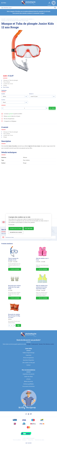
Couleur (3, 99)
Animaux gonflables (28, 384)
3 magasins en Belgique (10, 121)
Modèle (3, 93)
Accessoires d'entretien (28, 386)
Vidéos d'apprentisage (28, 352)
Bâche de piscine (28, 381)
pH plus (29, 379)
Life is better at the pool (28, 362)
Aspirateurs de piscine (28, 374)
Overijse (28, 344)
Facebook (26, 414)
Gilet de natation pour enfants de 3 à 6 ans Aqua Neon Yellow (42, 287)
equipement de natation (26, 19)
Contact (28, 365)
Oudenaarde (34, 344)
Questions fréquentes (28, 360)
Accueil (3, 19)
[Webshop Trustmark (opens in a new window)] (28, 433)
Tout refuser (28, 228)
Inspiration (28, 355)
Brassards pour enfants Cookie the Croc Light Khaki (14, 287)
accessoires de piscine (12, 19)
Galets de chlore (28, 376)
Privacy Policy (30, 439)
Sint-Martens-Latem (48, 344)
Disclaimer (24, 439)
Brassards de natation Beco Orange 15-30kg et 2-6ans (14, 316)
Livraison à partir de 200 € (13, 113)
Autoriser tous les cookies (15, 228)
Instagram (28, 414)
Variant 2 (31, 93)
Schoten (41, 344)
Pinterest (31, 414)
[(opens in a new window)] (28, 443)
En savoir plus (11, 224)
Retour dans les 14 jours (12, 116)
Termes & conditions (17, 439)
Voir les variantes (15, 269)
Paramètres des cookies (39, 439)
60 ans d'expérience (9, 118)
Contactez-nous (10, 237)
